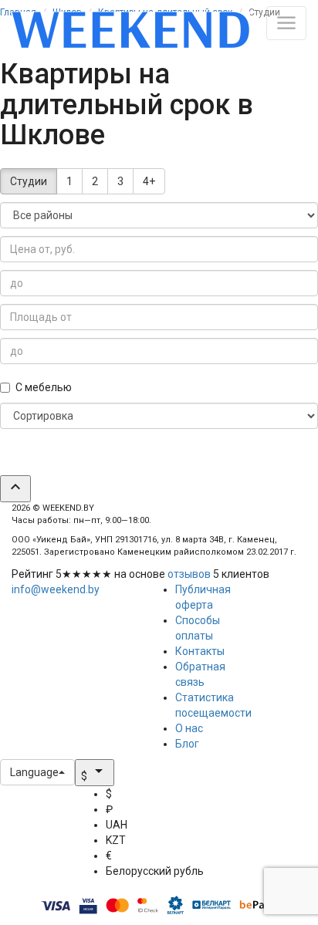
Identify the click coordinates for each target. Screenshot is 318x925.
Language (34, 772)
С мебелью (43, 387)
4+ (149, 181)
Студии (28, 181)
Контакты (200, 651)
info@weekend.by (56, 589)
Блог (187, 744)
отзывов (189, 574)
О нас (189, 728)
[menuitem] (155, 794)
